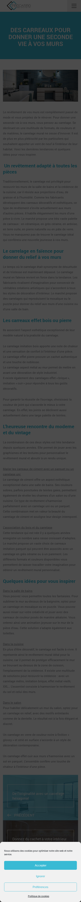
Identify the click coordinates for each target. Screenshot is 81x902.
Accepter (40, 865)
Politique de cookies (38, 896)
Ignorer (40, 876)
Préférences (40, 887)
